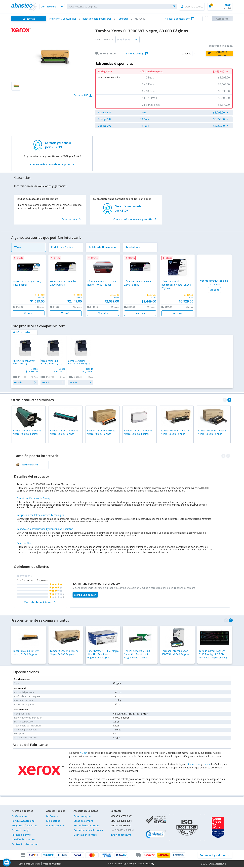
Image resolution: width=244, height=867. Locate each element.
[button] (52, 6)
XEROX (83, 752)
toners (206, 764)
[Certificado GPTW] (218, 827)
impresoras (194, 764)
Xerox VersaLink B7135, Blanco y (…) (51, 362)
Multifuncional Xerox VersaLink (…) (24, 362)
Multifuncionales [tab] (21, 332)
